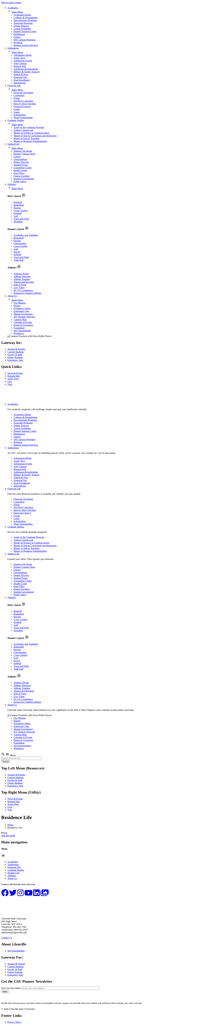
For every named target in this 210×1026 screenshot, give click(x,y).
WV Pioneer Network (24, 316)
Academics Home (22, 15)
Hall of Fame (20, 284)
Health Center (20, 170)
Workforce (19, 333)
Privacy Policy (14, 1022)
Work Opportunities (23, 117)
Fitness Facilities (22, 176)
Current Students (15, 352)
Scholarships (20, 114)
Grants (17, 109)
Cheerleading (20, 243)
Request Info (20, 66)
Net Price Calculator (23, 101)
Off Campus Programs (24, 39)
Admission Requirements (26, 69)
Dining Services (21, 162)
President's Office (22, 308)
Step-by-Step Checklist (25, 103)
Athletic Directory (22, 276)
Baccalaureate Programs (25, 20)
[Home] (16, 399)
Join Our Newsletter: (11, 988)
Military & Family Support (26, 71)
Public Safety (20, 181)
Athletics (11, 184)
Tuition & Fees (21, 74)
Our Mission (20, 303)
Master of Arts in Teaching (26, 138)
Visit (9, 384)
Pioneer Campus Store (24, 154)
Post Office (19, 173)
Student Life (13, 144)
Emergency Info (21, 311)
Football (18, 213)
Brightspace (19, 34)
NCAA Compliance (23, 290)
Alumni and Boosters (24, 282)
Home (10, 825)
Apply (5, 991)
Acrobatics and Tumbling (26, 235)
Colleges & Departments (25, 17)
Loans (17, 112)
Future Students (15, 357)
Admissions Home (23, 55)
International (20, 82)
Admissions (13, 48)
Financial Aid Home (23, 92)
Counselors (19, 95)
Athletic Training (22, 279)
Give (9, 381)
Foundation (19, 328)
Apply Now (19, 58)
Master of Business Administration (30, 141)
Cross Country (21, 210)
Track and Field (21, 219)
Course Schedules (22, 28)
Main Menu (15, 12)
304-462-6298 (8, 835)
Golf (16, 216)
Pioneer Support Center (25, 31)
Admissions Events (23, 60)
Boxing (17, 207)
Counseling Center (23, 167)
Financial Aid (20, 77)
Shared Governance (23, 314)
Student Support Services (26, 45)
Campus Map (20, 319)
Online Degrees (21, 26)
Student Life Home (23, 151)
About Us (12, 296)
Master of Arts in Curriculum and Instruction (35, 135)
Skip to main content (11, 2)
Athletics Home (21, 273)
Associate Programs (23, 23)
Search (5, 761)
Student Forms (21, 165)
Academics (12, 7)
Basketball (19, 205)
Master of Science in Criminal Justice (32, 133)
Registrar (18, 42)
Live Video (19, 287)
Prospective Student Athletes (27, 293)
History (17, 305)
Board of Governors (23, 325)
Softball (17, 254)
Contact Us (6, 937)
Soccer (17, 251)
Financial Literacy (22, 106)
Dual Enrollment (22, 80)
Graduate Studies (15, 120)
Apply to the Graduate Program (29, 127)
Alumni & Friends (16, 349)
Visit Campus (20, 63)
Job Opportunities (22, 330)
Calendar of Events (23, 322)
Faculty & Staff (14, 354)
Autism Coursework (23, 130)
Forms (17, 98)
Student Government (24, 178)
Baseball (18, 202)
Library (17, 37)
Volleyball (18, 260)
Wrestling (18, 221)
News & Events (15, 373)
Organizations (20, 159)
